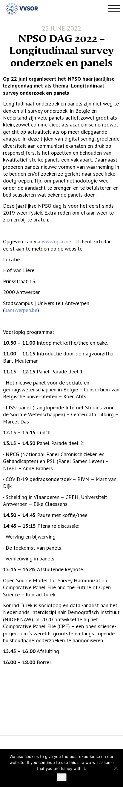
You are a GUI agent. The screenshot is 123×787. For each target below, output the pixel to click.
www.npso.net (57, 241)
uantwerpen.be (20, 310)
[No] (116, 768)
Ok (61, 777)
